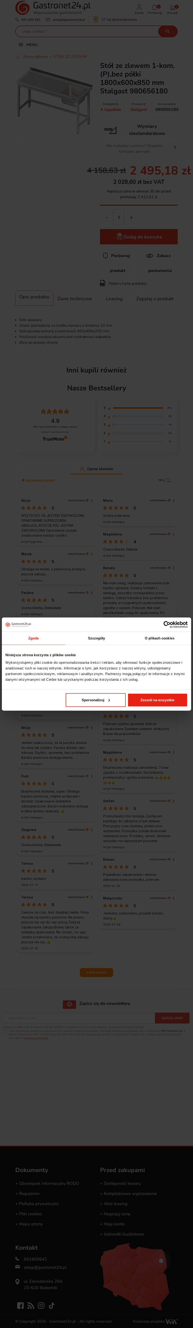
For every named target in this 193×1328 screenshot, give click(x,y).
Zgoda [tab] (33, 638)
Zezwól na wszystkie (157, 700)
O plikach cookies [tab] (159, 638)
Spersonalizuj (93, 700)
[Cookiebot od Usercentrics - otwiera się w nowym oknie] (167, 624)
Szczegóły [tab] (96, 638)
